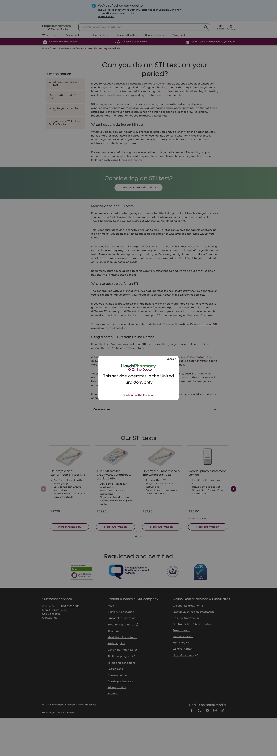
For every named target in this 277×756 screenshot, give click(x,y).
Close (170, 359)
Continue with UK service (138, 395)
